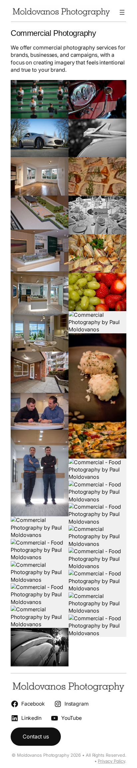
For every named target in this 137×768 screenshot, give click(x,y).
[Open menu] (122, 12)
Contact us (36, 736)
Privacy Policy (111, 761)
